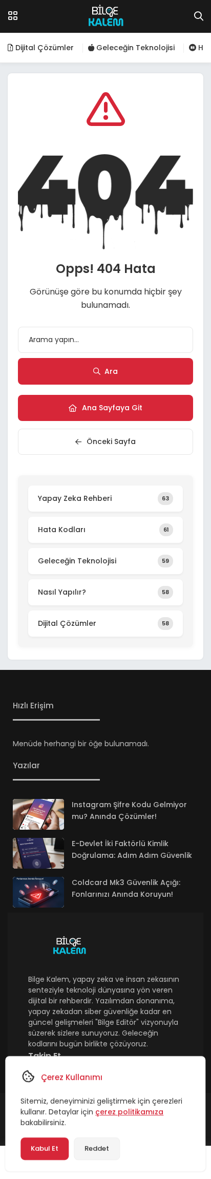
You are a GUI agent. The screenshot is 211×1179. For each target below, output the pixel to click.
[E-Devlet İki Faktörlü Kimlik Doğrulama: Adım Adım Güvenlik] (38, 853)
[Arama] (198, 16)
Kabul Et (44, 1148)
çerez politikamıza (129, 1112)
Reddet (97, 1148)
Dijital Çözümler (43, 48)
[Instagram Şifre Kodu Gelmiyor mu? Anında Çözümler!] (38, 814)
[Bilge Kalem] (106, 16)
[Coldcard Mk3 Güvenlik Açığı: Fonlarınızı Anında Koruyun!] (38, 892)
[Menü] (13, 16)
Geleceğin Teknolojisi (134, 48)
